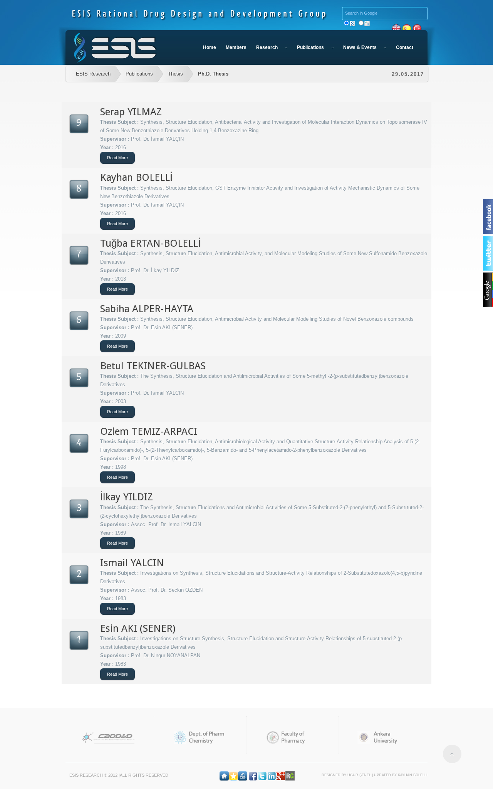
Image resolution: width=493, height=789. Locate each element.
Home (209, 47)
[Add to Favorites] (233, 775)
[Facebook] (253, 775)
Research (267, 47)
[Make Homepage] (224, 775)
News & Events (360, 47)
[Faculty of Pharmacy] (293, 737)
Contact (404, 47)
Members (236, 47)
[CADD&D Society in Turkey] (107, 737)
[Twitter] (262, 775)
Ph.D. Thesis (213, 74)
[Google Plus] (280, 775)
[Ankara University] (385, 737)
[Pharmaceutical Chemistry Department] (200, 737)
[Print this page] (242, 775)
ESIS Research (93, 74)
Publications (310, 47)
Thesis (175, 74)
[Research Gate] (290, 775)
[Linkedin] (271, 775)
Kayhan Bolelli (413, 775)
